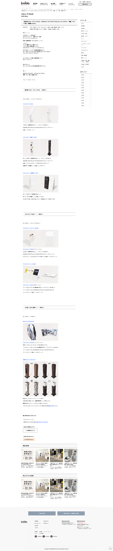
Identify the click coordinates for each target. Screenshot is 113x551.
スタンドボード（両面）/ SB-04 (30, 137)
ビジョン (36, 533)
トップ (22, 8)
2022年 (82, 85)
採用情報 (40, 531)
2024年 (82, 80)
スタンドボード (44, 27)
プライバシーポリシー (47, 531)
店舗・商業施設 (54, 27)
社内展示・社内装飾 (52, 29)
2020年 (82, 90)
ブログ (80, 1)
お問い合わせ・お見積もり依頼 (71, 513)
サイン (82, 38)
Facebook (47, 536)
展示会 (49, 27)
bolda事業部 (41, 533)
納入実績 (83, 28)
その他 (58, 29)
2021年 (82, 87)
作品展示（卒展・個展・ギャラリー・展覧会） (38, 29)
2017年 (82, 97)
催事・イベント (61, 27)
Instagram (39, 536)
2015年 (82, 103)
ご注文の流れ (42, 513)
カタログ (36, 527)
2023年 (82, 82)
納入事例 (36, 525)
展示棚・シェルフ (84, 36)
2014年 (82, 105)
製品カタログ (89, 1)
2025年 (82, 77)
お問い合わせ (85, 4)
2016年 (82, 100)
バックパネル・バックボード (85, 44)
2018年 (82, 95)
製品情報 (83, 25)
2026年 (82, 74)
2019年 (82, 92)
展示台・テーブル (36, 27)
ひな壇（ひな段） (84, 33)
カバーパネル (83, 47)
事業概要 (36, 531)
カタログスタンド (84, 50)
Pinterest (55, 536)
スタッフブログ (28, 8)
